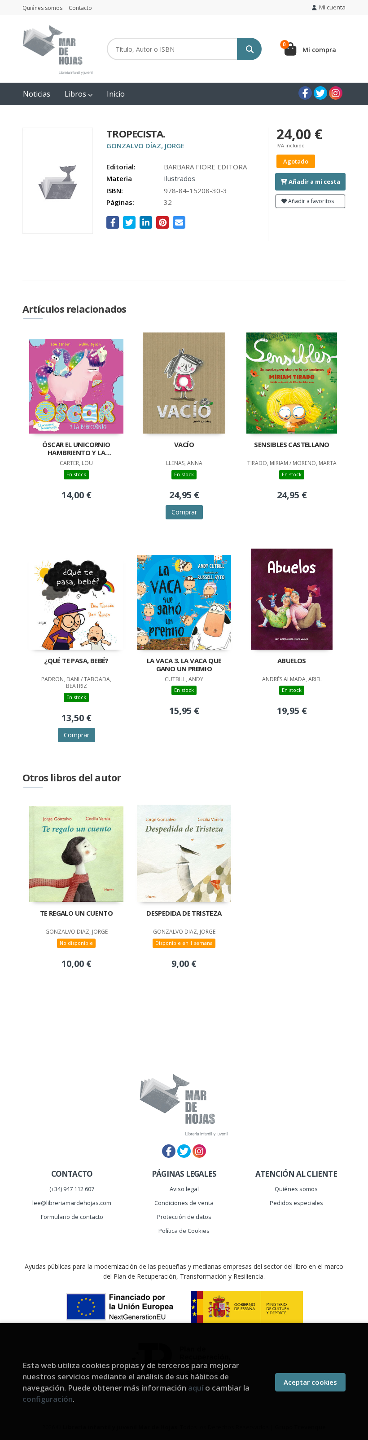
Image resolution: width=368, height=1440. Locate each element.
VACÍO (184, 444)
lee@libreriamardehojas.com (71, 1203)
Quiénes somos (42, 8)
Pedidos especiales (296, 1203)
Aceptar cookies (310, 1382)
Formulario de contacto (72, 1217)
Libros (76, 94)
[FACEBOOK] (305, 93)
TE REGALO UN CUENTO (76, 913)
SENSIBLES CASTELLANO (291, 444)
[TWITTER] (320, 93)
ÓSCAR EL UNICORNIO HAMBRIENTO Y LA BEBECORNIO (76, 449)
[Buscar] (249, 49)
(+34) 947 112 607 (71, 1189)
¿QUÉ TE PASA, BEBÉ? (76, 660)
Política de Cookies (184, 1231)
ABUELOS (291, 660)
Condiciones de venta (184, 1203)
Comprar (184, 512)
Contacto (80, 8)
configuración (47, 1399)
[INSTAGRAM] (335, 93)
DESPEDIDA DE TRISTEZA (183, 913)
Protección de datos (184, 1217)
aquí (195, 1387)
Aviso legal (184, 1189)
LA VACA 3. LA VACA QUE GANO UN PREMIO (184, 664)
